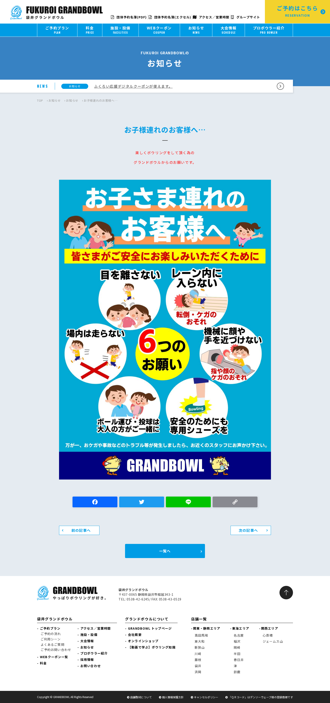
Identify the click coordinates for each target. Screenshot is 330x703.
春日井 (239, 659)
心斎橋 (268, 635)
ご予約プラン (50, 628)
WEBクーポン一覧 (54, 657)
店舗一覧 (199, 619)
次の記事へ (248, 530)
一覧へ (165, 551)
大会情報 (87, 641)
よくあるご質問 (52, 644)
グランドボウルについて (147, 619)
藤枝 (198, 659)
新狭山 (200, 647)
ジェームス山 (273, 641)
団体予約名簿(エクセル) (172, 17)
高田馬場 (201, 635)
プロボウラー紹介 (94, 653)
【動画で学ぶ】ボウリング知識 (151, 647)
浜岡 (198, 672)
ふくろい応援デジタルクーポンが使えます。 (133, 86)
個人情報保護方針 (173, 697)
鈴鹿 (237, 672)
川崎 (198, 653)
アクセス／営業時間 (213, 17)
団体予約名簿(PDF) (131, 17)
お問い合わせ (90, 666)
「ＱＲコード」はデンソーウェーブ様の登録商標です (261, 697)
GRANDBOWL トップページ (150, 628)
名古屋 (239, 635)
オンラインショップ (143, 641)
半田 (237, 653)
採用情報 (87, 659)
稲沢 (237, 641)
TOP (40, 100)
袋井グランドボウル (55, 619)
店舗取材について (141, 697)
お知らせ (54, 100)
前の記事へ (81, 530)
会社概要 (134, 634)
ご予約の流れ (51, 633)
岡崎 (237, 647)
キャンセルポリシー (206, 697)
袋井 (198, 666)
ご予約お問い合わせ (56, 649)
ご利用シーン (51, 639)
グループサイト (247, 17)
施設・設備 (88, 634)
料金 (43, 663)
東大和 (200, 641)
